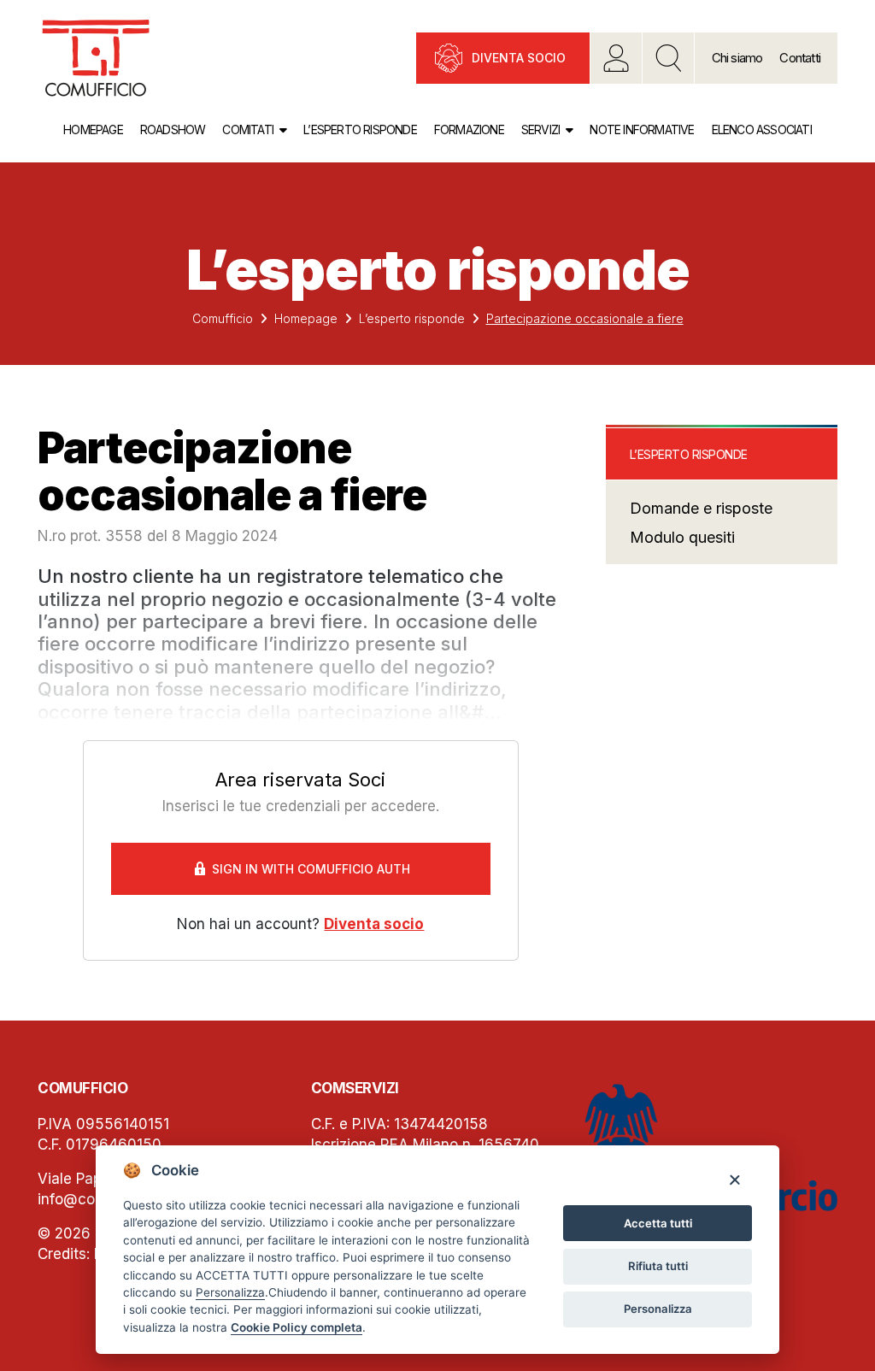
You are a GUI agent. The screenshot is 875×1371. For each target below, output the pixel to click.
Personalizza (658, 1308)
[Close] (734, 1179)
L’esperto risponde (360, 129)
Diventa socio (519, 57)
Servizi (540, 129)
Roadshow (173, 129)
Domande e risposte (701, 508)
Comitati (247, 129)
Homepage (93, 129)
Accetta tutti (658, 1223)
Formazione (469, 129)
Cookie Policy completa (296, 1327)
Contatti (799, 58)
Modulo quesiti (682, 537)
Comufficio (222, 318)
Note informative (642, 129)
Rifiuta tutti (658, 1266)
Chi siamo (737, 58)
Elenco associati (762, 129)
